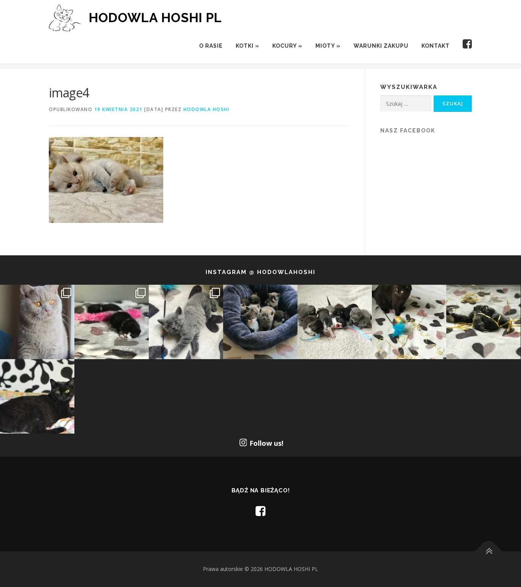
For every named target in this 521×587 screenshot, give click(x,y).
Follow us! (266, 443)
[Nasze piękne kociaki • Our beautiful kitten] (483, 322)
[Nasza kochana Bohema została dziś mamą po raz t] (37, 396)
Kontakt (435, 46)
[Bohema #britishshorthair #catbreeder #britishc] (409, 322)
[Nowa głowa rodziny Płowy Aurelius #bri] (37, 322)
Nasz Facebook (407, 130)
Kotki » (247, 46)
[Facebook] (464, 46)
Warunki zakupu (381, 46)
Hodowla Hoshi (206, 109)
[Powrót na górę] (488, 551)
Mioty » (328, 46)
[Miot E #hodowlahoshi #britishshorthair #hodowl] (111, 322)
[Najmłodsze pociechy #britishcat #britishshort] (186, 322)
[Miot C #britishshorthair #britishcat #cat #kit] (334, 322)
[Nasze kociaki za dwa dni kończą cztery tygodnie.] (260, 322)
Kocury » (287, 46)
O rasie (211, 46)
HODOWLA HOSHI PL (155, 17)
